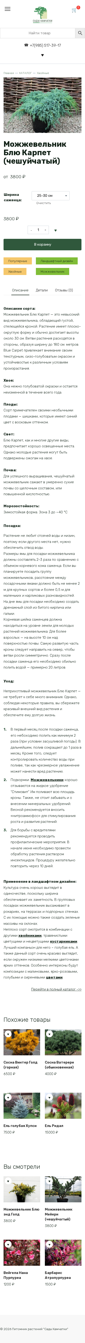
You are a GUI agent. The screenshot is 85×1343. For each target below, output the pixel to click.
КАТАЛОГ (25, 73)
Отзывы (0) (64, 290)
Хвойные (43, 73)
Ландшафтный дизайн (57, 261)
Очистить (43, 203)
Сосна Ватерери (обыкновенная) (59, 1064)
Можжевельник (52, 271)
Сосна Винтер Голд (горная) (21, 1064)
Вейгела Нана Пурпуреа (16, 1275)
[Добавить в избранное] (55, 230)
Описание (20, 290)
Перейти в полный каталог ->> (56, 989)
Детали (42, 290)
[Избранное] (42, 55)
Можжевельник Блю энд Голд (21, 1211)
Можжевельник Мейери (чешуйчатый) (58, 1214)
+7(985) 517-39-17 (45, 45)
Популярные (17, 261)
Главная (9, 73)
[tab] (20, 290)
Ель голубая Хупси (20, 1126)
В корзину (42, 244)
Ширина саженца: (12, 197)
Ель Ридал (54, 1126)
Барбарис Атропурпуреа (58, 1275)
